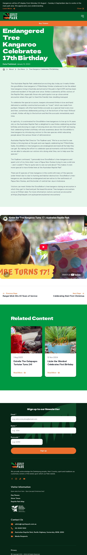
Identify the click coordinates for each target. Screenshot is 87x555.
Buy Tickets (43, 23)
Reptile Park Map (17, 501)
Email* (13, 414)
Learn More (7, 8)
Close (79, 8)
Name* (14, 426)
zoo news (21, 69)
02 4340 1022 (20, 528)
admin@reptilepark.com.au (25, 524)
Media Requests (21, 536)
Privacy (14, 550)
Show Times (15, 498)
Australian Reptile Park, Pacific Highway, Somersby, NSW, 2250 (39, 532)
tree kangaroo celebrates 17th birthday (44, 69)
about (11, 69)
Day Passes (15, 495)
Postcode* (15, 437)
